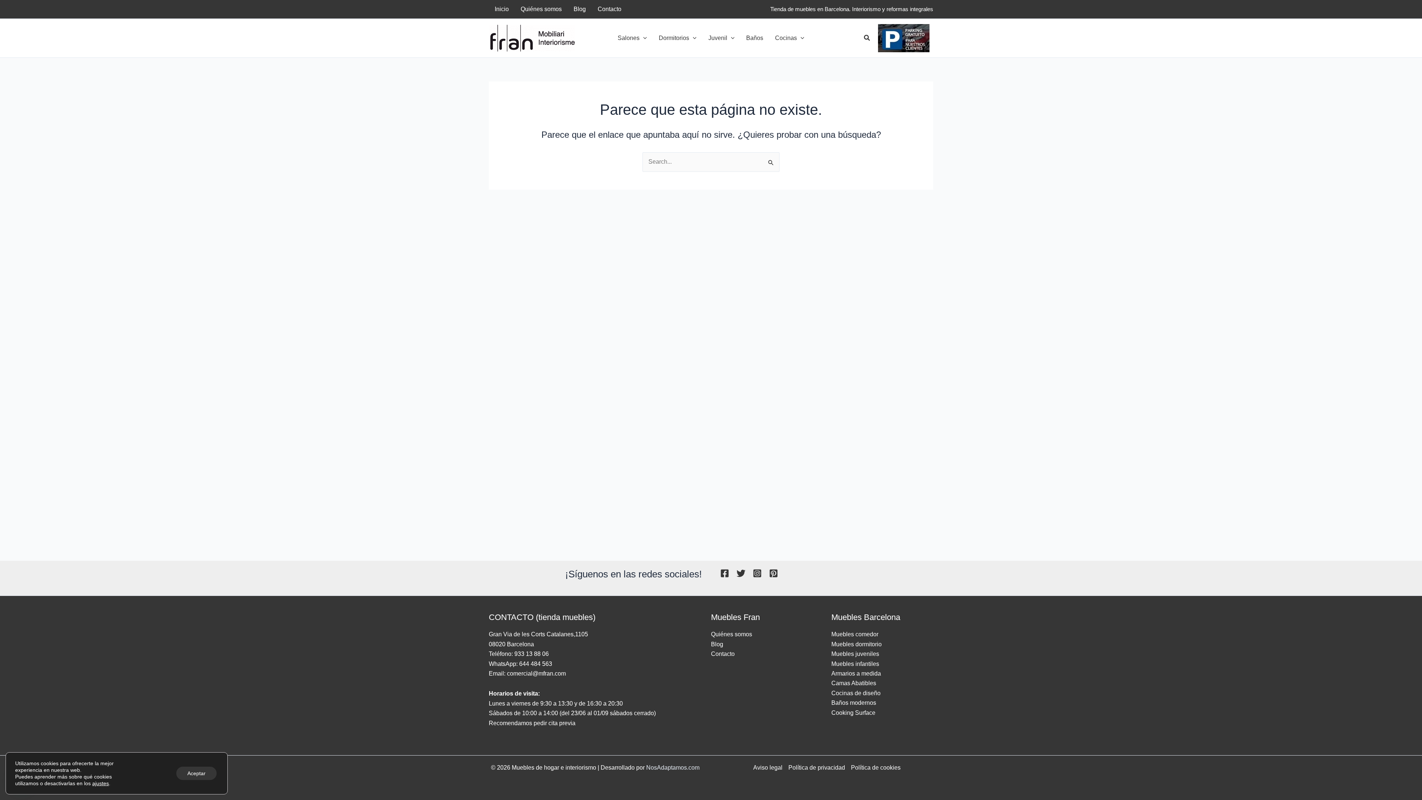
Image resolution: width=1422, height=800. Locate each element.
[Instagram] (757, 573)
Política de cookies (876, 767)
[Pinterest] (773, 573)
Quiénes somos (731, 634)
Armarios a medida (856, 673)
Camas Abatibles (853, 683)
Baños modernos (853, 703)
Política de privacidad (816, 767)
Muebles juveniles (855, 654)
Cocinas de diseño (856, 693)
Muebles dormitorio (856, 644)
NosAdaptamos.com (673, 767)
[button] (643, 38)
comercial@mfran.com (536, 673)
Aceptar (196, 773)
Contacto (723, 654)
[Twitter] (741, 573)
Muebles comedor (854, 634)
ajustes (100, 783)
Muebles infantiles (855, 664)
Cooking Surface (853, 713)
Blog (717, 644)
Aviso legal (767, 767)
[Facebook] (724, 573)
